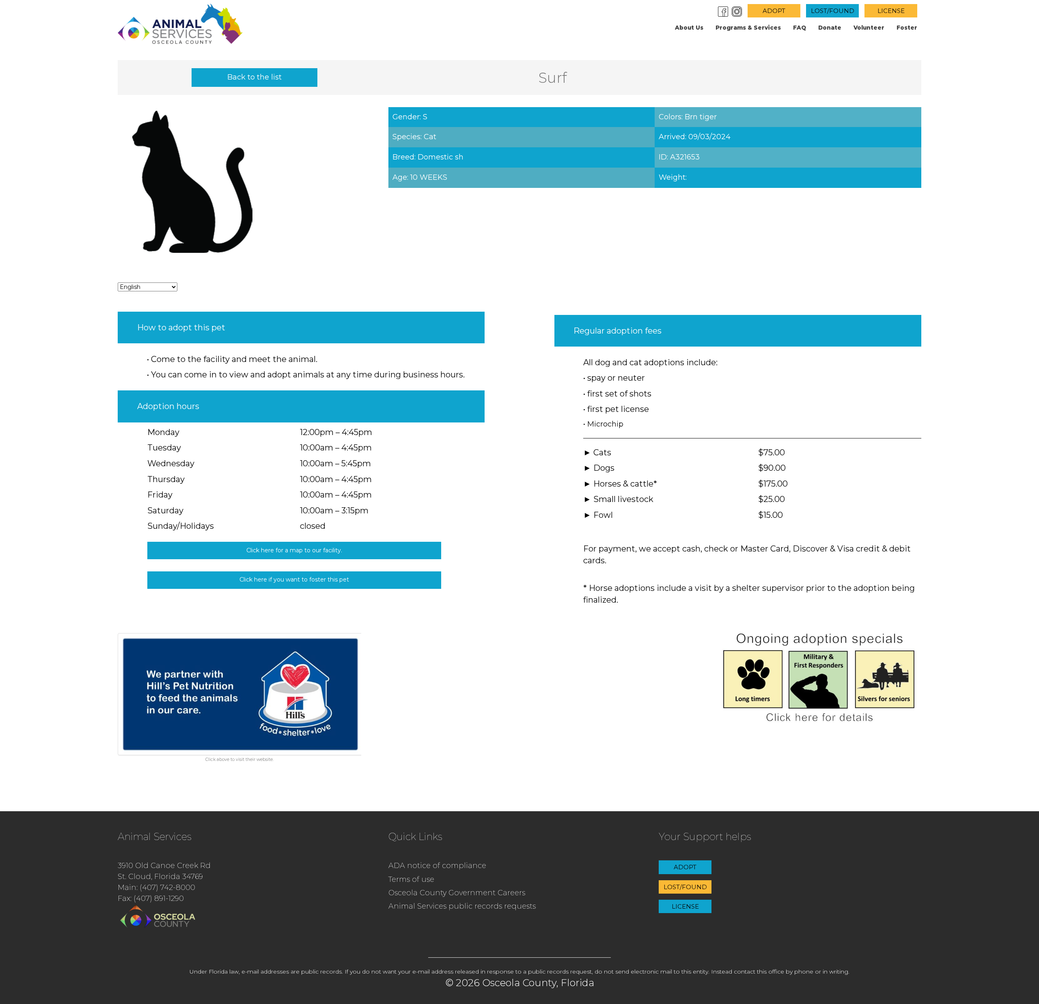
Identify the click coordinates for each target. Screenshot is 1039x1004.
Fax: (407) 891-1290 (151, 898)
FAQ (799, 27)
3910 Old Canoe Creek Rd (164, 865)
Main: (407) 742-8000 (156, 887)
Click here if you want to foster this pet (294, 579)
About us (689, 27)
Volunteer (869, 27)
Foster (907, 27)
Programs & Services (748, 27)
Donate (829, 27)
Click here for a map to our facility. (294, 550)
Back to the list (254, 77)
